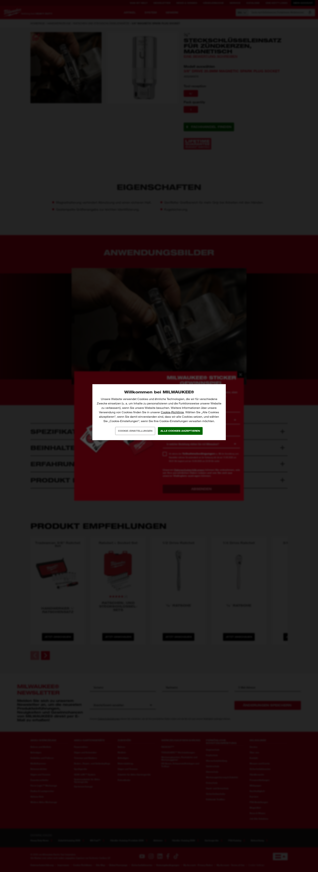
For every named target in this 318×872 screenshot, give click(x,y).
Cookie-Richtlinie (172, 412)
